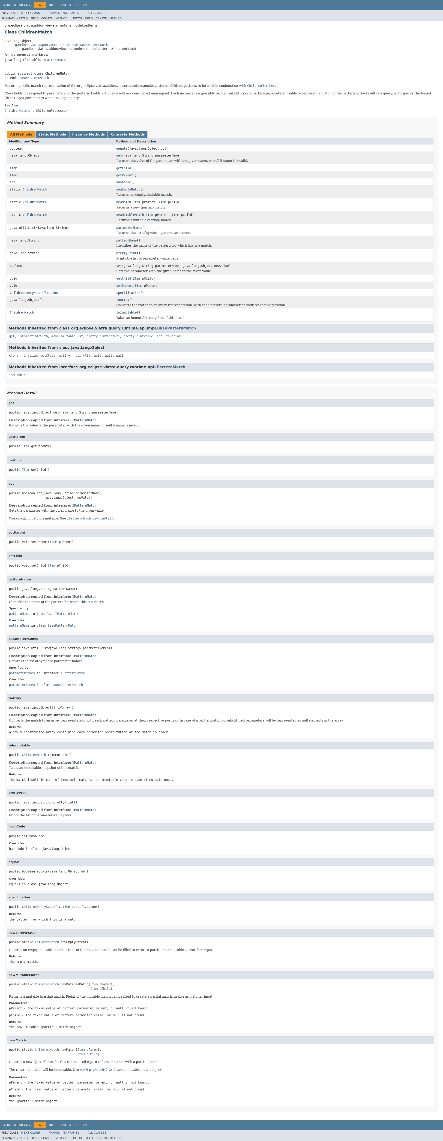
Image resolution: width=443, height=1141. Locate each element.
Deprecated (67, 5)
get (119, 155)
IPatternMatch (55, 60)
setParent (124, 285)
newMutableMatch (130, 215)
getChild (123, 168)
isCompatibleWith (33, 336)
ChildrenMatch (35, 189)
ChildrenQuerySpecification (34, 293)
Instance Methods (88, 134)
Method (61, 18)
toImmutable (126, 312)
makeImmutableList (67, 336)
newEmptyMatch (128, 189)
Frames (54, 13)
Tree (52, 5)
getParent (124, 175)
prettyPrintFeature (103, 336)
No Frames (71, 13)
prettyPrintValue (138, 336)
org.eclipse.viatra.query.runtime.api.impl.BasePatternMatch (60, 45)
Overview (8, 5)
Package (25, 5)
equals (121, 148)
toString (173, 336)
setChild (123, 278)
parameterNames (129, 227)
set (119, 266)
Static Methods (52, 134)
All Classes (97, 13)
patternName (126, 240)
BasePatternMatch (34, 78)
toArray (122, 300)
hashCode (123, 182)
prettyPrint (126, 253)
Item (13, 168)
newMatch (123, 202)
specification (128, 293)
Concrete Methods (128, 134)
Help (83, 5)
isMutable (17, 375)
